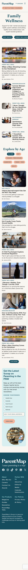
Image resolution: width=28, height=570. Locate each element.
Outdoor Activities (8, 219)
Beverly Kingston (18, 98)
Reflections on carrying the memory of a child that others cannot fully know (13, 288)
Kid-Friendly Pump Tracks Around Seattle (11, 222)
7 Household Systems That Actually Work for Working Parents (18, 136)
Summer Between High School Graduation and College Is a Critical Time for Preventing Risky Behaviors (18, 91)
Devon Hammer (8, 229)
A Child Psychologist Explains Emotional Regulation (13, 253)
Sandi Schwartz (7, 323)
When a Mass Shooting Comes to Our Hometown (14, 68)
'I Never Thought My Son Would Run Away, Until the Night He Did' (19, 108)
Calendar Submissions (19, 491)
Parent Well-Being (8, 64)
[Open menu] (25, 3)
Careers (5, 482)
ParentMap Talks (6, 509)
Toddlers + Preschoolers (14, 158)
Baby (18, 154)
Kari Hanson (7, 199)
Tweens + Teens (19, 162)
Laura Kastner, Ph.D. (9, 79)
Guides (4, 502)
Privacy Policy (20, 499)
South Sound (9, 404)
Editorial (18, 485)
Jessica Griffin (7, 260)
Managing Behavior (18, 83)
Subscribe (20, 3)
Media (17, 487)
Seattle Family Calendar (13, 8)
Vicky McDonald (18, 127)
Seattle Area (9, 398)
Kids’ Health (7, 37)
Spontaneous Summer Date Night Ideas (17, 123)
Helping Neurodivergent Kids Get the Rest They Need (14, 191)
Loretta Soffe (17, 141)
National (8, 409)
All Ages (10, 154)
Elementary (7, 162)
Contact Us (6, 485)
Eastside (8, 401)
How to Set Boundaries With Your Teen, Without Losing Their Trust (14, 314)
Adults (14, 166)
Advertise (18, 482)
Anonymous (17, 113)
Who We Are (6, 480)
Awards (4, 488)
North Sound (9, 406)
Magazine (5, 499)
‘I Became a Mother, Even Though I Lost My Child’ (11, 283)
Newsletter (6, 505)
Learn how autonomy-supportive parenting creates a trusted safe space (12, 319)
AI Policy (18, 502)
